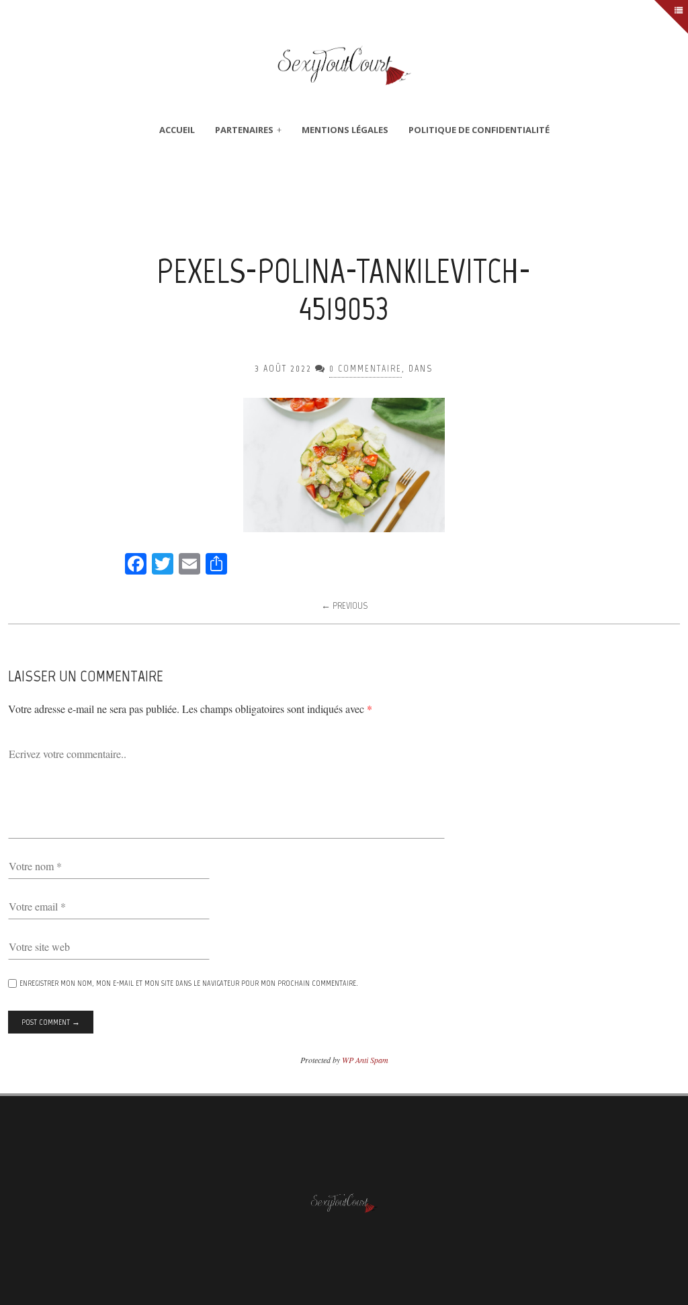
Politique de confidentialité (479, 130)
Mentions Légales (345, 130)
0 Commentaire (365, 368)
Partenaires (244, 130)
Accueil (177, 130)
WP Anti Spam (365, 1059)
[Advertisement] (344, 204)
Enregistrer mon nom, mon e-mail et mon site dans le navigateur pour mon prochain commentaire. (188, 983)
